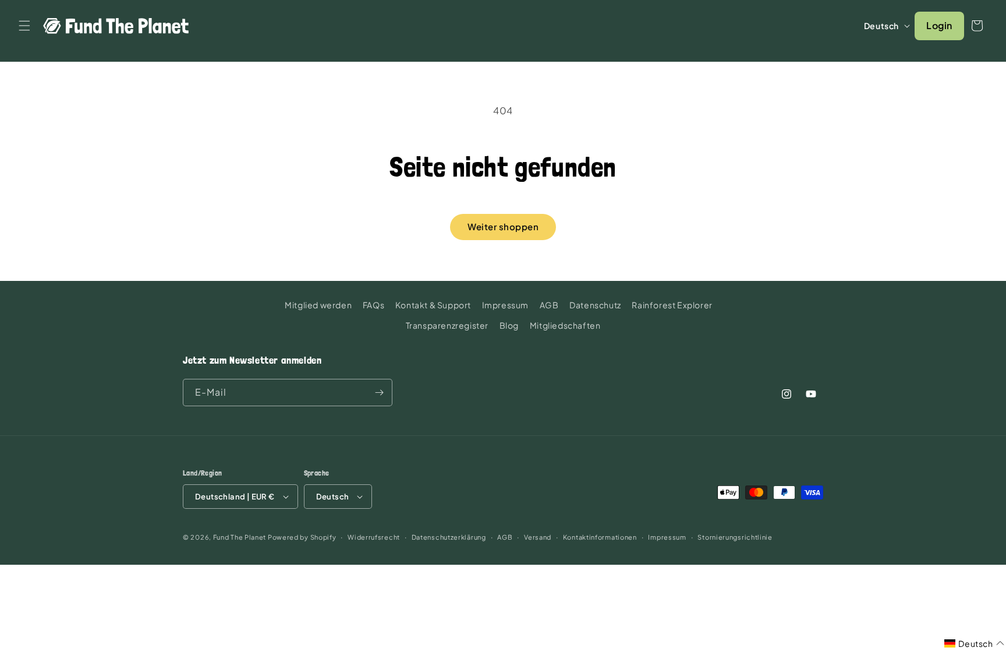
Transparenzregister (447, 325)
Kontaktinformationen (600, 537)
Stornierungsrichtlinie (734, 537)
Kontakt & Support (433, 305)
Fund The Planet (240, 537)
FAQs (373, 305)
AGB (549, 305)
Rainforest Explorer (672, 305)
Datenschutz (595, 305)
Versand (537, 537)
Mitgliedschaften (565, 325)
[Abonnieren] (379, 392)
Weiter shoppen (503, 226)
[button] (24, 25)
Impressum (505, 305)
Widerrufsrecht (374, 537)
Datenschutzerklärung (449, 537)
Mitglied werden (318, 305)
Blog (509, 325)
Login (939, 25)
